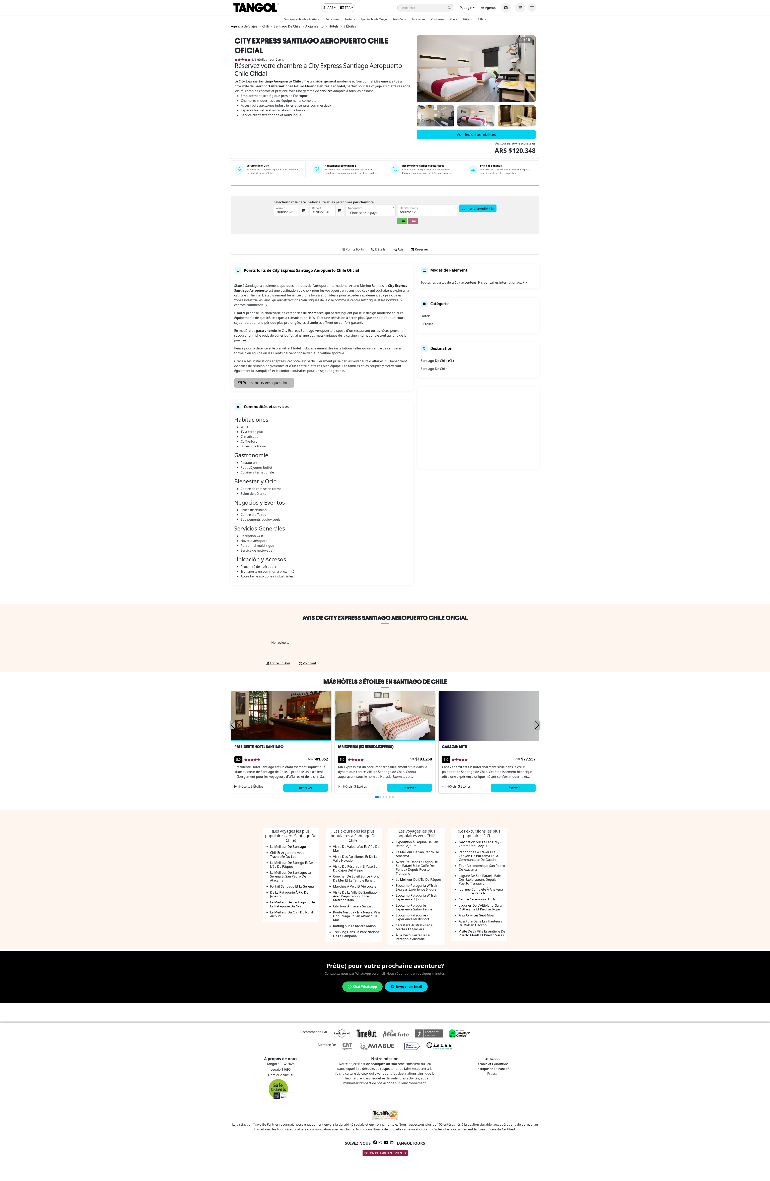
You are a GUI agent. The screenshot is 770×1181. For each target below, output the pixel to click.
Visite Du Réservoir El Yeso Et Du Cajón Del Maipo (355, 868)
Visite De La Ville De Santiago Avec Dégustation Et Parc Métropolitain (355, 896)
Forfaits (350, 19)
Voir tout (309, 663)
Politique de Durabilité (492, 1069)
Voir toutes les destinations (301, 19)
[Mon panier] (520, 7)
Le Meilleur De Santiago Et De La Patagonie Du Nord (292, 904)
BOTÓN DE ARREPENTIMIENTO (385, 1153)
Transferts (399, 19)
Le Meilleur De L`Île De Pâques (419, 879)
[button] (425, 7)
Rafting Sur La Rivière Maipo (354, 926)
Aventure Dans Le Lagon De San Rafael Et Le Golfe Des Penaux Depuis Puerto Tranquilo (417, 868)
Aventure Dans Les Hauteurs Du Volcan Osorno (480, 923)
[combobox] (370, 210)
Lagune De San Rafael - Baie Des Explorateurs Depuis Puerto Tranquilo (480, 880)
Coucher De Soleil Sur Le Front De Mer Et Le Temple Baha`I (356, 878)
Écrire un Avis (279, 663)
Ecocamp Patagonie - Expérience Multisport (412, 917)
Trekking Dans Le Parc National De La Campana (356, 934)
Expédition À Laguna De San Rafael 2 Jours (417, 844)
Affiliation (492, 1059)
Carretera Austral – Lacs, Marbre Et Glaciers (414, 927)
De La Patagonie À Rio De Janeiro (289, 894)
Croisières (437, 19)
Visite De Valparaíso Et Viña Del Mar (356, 848)
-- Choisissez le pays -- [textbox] (363, 213)
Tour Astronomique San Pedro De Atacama (482, 867)
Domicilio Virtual (280, 1075)
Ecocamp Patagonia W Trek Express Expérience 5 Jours (416, 887)
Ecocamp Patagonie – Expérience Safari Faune (414, 907)
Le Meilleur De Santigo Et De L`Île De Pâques (291, 864)
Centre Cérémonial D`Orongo (481, 899)
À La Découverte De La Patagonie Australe (413, 937)
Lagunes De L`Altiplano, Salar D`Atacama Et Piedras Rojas (481, 907)
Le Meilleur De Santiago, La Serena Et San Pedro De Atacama (290, 876)
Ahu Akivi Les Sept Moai (476, 915)
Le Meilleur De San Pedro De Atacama (417, 854)
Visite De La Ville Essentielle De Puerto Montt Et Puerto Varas (482, 933)
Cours (453, 19)
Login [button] (467, 7)
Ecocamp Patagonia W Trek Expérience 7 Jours (416, 897)
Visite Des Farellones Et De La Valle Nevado (355, 858)
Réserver (305, 788)
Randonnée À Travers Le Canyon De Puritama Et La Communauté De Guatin (478, 856)
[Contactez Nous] (506, 7)
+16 (526, 39)
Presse (492, 1073)
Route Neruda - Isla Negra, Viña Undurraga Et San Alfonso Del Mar (357, 916)
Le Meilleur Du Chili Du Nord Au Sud (291, 914)
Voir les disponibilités (476, 134)
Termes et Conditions (492, 1064)
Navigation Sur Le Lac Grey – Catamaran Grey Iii (480, 844)
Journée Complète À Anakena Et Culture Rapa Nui (481, 891)
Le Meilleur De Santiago (288, 846)
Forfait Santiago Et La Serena (292, 886)
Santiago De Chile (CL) (437, 360)
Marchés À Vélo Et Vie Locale (354, 886)
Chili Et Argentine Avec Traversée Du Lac (287, 854)
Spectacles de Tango (374, 19)
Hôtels (467, 19)
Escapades (418, 19)
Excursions (332, 19)
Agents (490, 7)
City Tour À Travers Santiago (354, 906)
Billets (482, 19)
